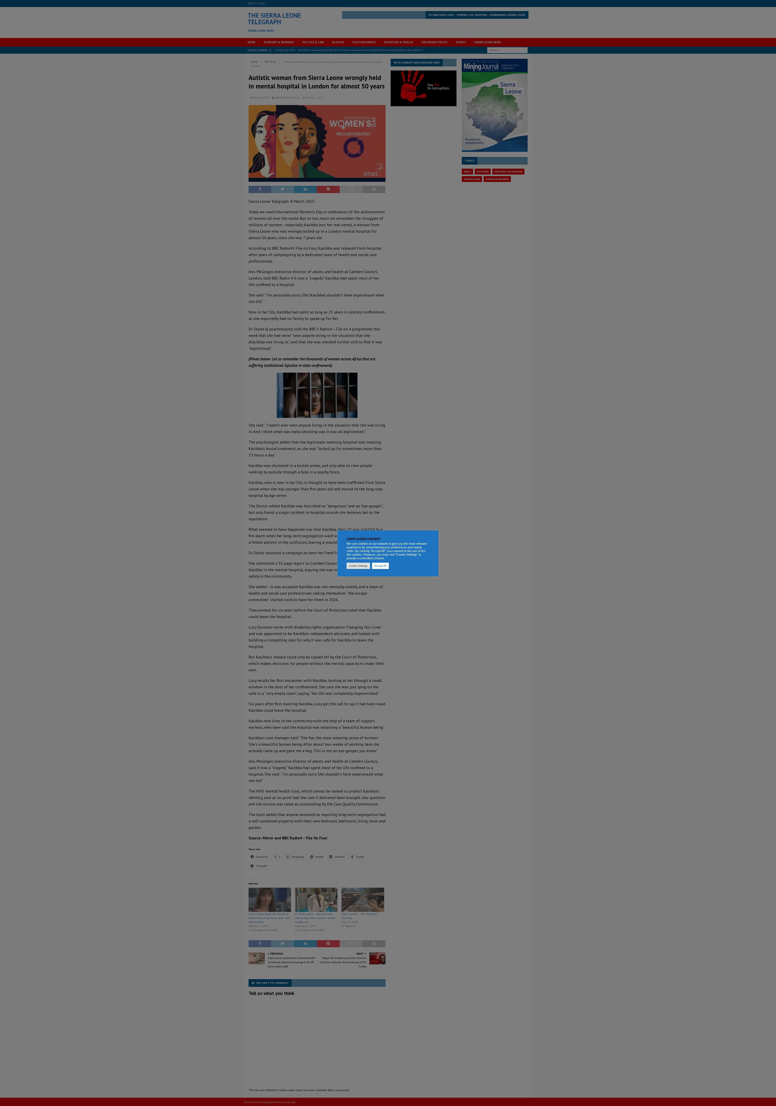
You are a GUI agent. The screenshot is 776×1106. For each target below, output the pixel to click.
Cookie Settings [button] (358, 565)
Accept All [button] (380, 565)
